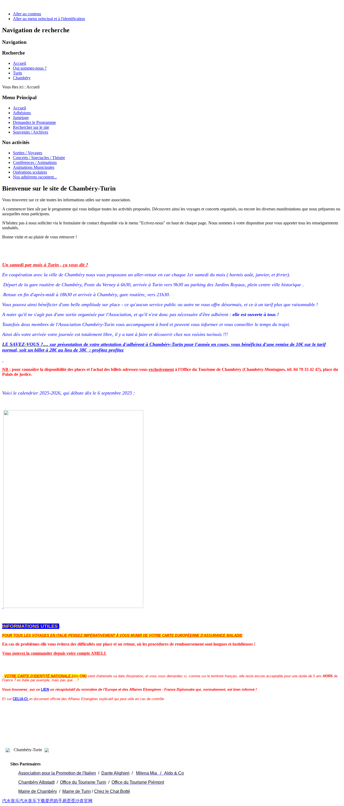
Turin (17, 73)
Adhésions (22, 112)
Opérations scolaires (30, 172)
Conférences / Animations (35, 162)
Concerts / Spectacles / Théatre (39, 157)
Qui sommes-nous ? (29, 68)
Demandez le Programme (34, 122)
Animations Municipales (33, 167)
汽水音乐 (10, 800)
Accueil (19, 63)
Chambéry (22, 78)
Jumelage (21, 117)
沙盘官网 (83, 800)
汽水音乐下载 (32, 800)
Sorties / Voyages (27, 153)
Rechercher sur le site (31, 127)
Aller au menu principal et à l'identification (49, 18)
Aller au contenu (27, 14)
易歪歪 (68, 800)
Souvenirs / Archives (30, 132)
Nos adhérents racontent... (35, 177)
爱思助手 (53, 800)
